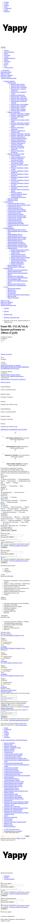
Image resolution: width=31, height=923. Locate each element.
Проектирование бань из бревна (13, 783)
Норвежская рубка (12, 502)
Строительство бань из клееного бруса (15, 758)
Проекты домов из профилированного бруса (18, 196)
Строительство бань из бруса (12, 757)
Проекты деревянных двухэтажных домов (17, 159)
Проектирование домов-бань (12, 795)
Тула (5, 66)
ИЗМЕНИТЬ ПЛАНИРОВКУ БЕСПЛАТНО (15, 367)
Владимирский (7, 492)
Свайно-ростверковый (15, 520)
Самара (6, 56)
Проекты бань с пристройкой (19, 104)
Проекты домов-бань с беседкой (20, 133)
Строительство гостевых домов (13, 754)
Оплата (6, 877)
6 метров (5, 497)
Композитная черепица (10, 512)
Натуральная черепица (21, 510)
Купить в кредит (5, 382)
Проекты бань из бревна (18, 85)
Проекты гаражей (9, 749)
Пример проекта (9, 792)
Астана (6, 63)
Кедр (21, 486)
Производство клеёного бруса (13, 811)
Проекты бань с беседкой (18, 96)
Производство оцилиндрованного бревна (16, 801)
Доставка (7, 876)
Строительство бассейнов (11, 771)
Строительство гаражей (11, 767)
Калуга (6, 64)
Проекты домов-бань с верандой (20, 135)
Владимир (7, 55)
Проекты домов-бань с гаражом (20, 113)
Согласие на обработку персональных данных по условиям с (15, 544)
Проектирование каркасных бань (14, 798)
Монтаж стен (8, 823)
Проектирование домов (11, 794)
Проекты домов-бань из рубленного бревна (18, 143)
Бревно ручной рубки (9, 479)
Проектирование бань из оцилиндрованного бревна (12, 779)
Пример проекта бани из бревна (20, 257)
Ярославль (7, 61)
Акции (6, 10)
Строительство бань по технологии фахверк (17, 775)
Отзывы (6, 5)
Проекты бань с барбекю (18, 110)
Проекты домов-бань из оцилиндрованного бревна (19, 137)
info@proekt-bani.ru (21, 740)
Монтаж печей (8, 825)
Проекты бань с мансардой (19, 98)
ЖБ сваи (17, 517)
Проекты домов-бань (10, 746)
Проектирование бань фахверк (13, 797)
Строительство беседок (11, 769)
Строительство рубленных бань (13, 763)
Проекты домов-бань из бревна (20, 123)
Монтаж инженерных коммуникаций (15, 822)
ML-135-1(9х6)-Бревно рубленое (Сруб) (12, 635)
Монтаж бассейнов (9, 826)
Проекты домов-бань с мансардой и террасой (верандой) (17, 147)
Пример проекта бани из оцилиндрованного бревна (19, 259)
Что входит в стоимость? (18, 379)
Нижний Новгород (9, 58)
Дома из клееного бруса (18, 157)
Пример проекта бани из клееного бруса (18, 252)
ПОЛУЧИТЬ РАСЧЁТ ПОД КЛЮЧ (11, 367)
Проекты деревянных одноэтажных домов (17, 162)
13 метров (14, 497)
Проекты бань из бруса (18, 84)
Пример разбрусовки (17, 262)
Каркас (8, 482)
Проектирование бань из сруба (13, 786)
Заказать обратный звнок (8, 740)
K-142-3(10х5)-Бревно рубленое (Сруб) (12, 675)
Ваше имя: (4, 535)
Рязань (6, 53)
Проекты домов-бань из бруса (20, 115)
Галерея (6, 2)
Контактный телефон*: (7, 537)
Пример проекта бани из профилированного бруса (18, 255)
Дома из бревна (15, 155)
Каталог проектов (9, 743)
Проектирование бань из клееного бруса (16, 791)
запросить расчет (6, 379)
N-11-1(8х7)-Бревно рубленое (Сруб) (11, 662)
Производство (8, 800)
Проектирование (9, 777)
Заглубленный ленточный (11, 522)
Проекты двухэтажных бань (19, 99)
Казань (6, 60)
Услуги (6, 815)
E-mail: (3, 540)
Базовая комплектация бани (12, 774)
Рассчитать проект (6, 72)
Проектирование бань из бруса (13, 784)
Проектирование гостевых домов (14, 781)
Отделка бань (8, 820)
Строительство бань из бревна (13, 755)
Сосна (5, 486)
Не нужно (22, 512)
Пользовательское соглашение (13, 831)
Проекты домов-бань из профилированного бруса (18, 140)
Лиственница (13, 486)
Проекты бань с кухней (18, 107)
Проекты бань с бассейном (19, 87)
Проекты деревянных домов (12, 747)
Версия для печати (6, 354)
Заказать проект (5, 374)
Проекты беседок (9, 750)
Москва (6, 50)
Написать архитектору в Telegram (10, 365)
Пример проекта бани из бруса (20, 250)
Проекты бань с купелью (18, 109)
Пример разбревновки (17, 263)
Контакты (7, 11)
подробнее (4, 646)
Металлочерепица (16, 507)
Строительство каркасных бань (13, 772)
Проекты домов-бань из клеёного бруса (18, 131)
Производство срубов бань (12, 806)
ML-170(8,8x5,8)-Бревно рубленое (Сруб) (13, 648)
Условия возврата (9, 879)
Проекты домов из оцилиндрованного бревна (19, 193)
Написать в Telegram (7, 75)
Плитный (27, 520)
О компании (7, 8)
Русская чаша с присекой (10, 500)
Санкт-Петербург (9, 52)
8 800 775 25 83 (5, 73)
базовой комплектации (16, 376)
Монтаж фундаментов (10, 817)
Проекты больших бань (18, 95)
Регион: (3, 557)
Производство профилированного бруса (16, 808)
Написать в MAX (6, 76)
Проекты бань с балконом (18, 106)
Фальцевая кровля (13, 508)
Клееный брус (12, 481)
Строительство (8, 752)
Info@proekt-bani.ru (21, 725)
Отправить (4, 705)
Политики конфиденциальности (18, 545)
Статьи (6, 3)
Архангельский (19, 492)
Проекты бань (8, 744)
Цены (5, 6)
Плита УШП (25, 522)
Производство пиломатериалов (13, 809)
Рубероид (6, 507)
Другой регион (8, 67)
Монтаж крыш (8, 818)
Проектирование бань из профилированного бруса (11, 788)
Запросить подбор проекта (8, 690)
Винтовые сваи (7, 517)
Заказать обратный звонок (8, 78)
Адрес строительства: (7, 542)
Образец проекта (15, 374)
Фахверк (16, 482)
